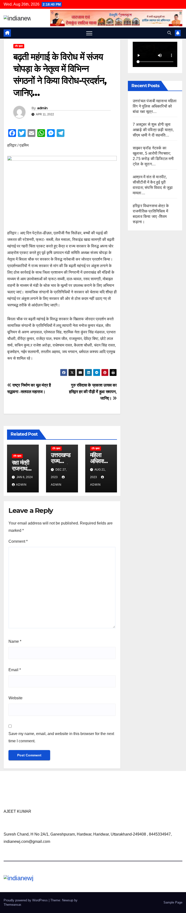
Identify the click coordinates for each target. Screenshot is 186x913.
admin (42, 108)
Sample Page (172, 902)
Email (14, 670)
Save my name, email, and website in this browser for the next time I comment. (61, 737)
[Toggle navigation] (89, 33)
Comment (18, 541)
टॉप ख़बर (19, 46)
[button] (169, 33)
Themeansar (12, 904)
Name (14, 641)
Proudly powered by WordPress (26, 900)
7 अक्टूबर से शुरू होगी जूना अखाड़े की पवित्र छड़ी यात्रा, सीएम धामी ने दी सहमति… (153, 129)
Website (15, 698)
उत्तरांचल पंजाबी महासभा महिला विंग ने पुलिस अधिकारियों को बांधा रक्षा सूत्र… (155, 106)
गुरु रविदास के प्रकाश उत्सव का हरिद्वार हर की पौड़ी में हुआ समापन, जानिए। (93, 392)
